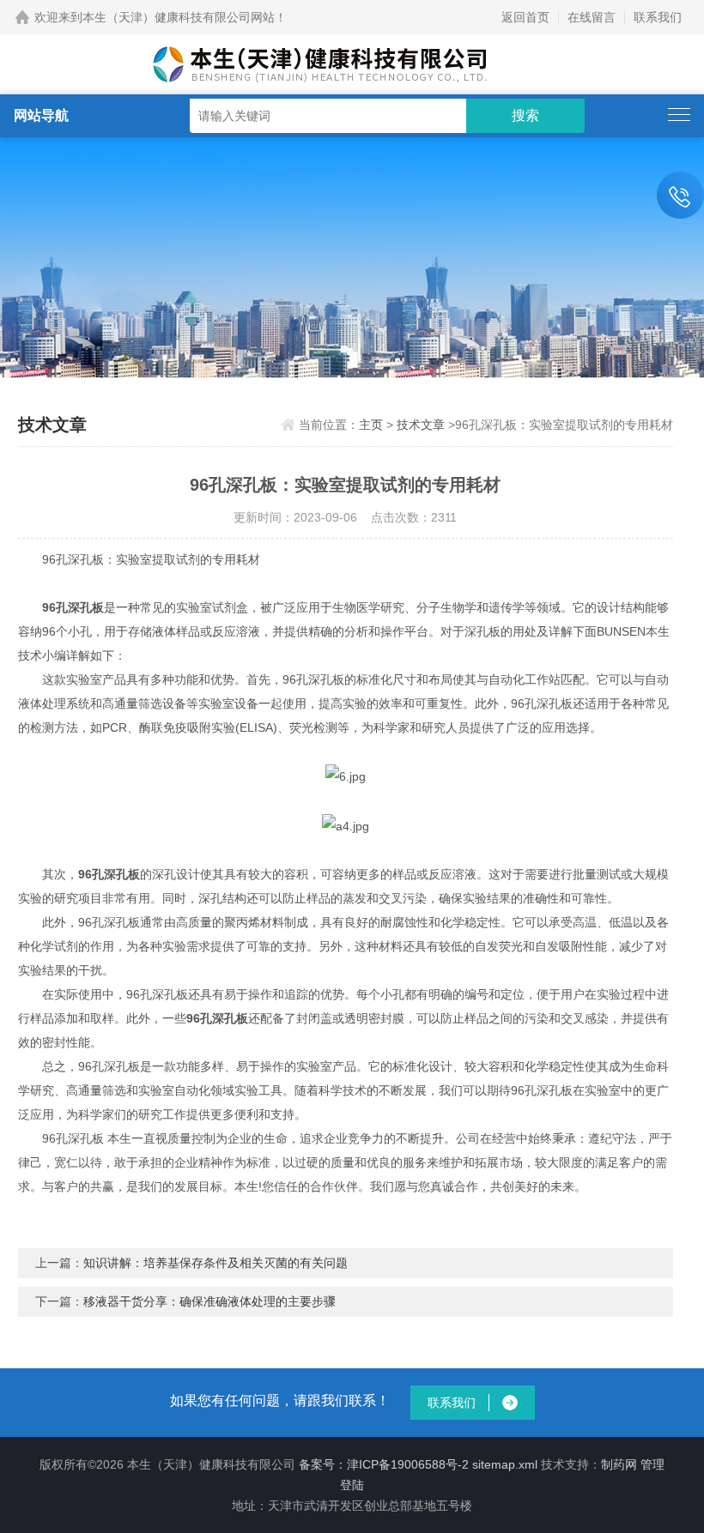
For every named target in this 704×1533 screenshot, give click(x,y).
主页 (371, 425)
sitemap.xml (504, 1464)
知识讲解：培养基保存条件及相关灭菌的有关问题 (215, 1263)
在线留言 (591, 17)
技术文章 (421, 425)
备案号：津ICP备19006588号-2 (384, 1464)
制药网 (619, 1464)
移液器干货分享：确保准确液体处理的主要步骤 (209, 1301)
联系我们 (658, 17)
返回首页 (525, 17)
